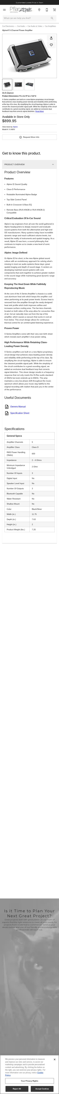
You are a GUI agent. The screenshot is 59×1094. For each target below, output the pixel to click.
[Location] (39, 9)
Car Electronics (8, 26)
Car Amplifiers (50, 26)
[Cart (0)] (54, 9)
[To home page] (21, 10)
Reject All (17, 1089)
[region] (29, 1074)
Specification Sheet (19, 413)
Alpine (15, 127)
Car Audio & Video (35, 26)
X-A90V (12, 129)
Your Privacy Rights (29, 1081)
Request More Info (31, 137)
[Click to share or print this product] (51, 38)
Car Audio (21, 26)
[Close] (55, 1059)
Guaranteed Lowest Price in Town (29, 3)
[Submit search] (52, 18)
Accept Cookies (42, 1089)
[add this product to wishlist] (51, 45)
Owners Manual (18, 406)
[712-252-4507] (47, 9)
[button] (4, 9)
